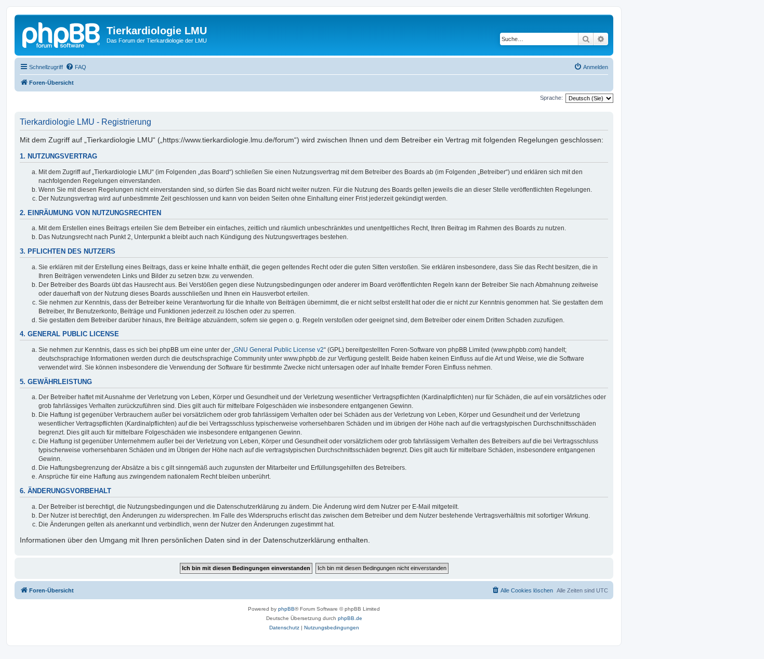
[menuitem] (75, 67)
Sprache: (551, 98)
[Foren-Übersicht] (62, 33)
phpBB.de (350, 618)
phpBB (286, 609)
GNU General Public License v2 (279, 349)
